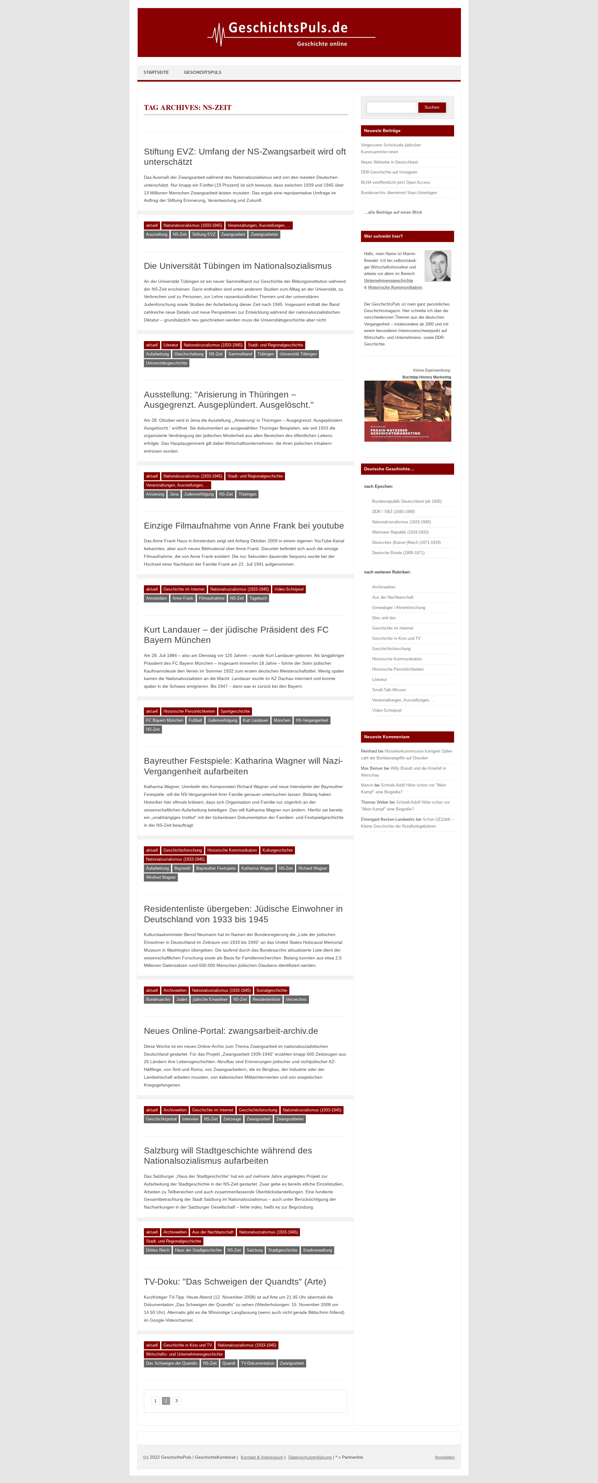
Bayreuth (182, 868)
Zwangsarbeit (233, 234)
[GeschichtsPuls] (299, 55)
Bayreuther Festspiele (216, 868)
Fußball (195, 720)
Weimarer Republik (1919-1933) (400, 532)
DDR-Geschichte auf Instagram (389, 172)
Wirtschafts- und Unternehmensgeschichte (184, 1354)
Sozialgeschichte (271, 990)
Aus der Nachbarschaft (213, 1232)
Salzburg (255, 1250)
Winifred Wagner (161, 877)
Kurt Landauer (255, 720)
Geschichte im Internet (184, 589)
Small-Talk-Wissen (389, 689)
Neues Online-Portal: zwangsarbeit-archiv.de (231, 1031)
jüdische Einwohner (210, 999)
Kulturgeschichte (278, 850)
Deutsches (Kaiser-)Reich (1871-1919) (406, 542)
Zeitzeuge (232, 1119)
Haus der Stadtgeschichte (198, 1250)
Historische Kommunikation (232, 850)
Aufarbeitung (157, 354)
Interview (190, 1119)
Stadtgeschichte (282, 1250)
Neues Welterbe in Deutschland (389, 162)
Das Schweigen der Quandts (171, 1363)
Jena (174, 494)
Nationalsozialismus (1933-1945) (193, 225)
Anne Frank (183, 598)
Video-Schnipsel (289, 589)
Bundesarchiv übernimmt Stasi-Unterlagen (399, 192)
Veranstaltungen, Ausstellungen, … (403, 700)
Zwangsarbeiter (264, 234)
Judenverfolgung (199, 494)
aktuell (152, 225)
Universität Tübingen (298, 354)
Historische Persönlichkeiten (189, 711)
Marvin (367, 785)
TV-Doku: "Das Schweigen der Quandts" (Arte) (235, 1281)
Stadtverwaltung (317, 1250)
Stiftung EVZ (204, 234)
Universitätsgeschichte (166, 363)
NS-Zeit (180, 234)
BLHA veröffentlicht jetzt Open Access (395, 182)
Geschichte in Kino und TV (188, 1345)
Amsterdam (156, 598)
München (282, 720)
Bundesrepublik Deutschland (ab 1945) (407, 501)
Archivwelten (175, 990)
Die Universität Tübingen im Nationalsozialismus (238, 266)
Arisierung (155, 494)
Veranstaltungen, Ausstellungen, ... (259, 225)
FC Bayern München (164, 720)
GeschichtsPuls (202, 72)
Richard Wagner (312, 868)
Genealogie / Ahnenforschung (398, 607)
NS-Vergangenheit (312, 720)
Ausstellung (156, 234)
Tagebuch (258, 598)
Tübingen (266, 354)
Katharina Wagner (257, 868)
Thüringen (247, 494)
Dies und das (384, 618)
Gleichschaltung (188, 354)
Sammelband (240, 354)
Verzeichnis (296, 999)
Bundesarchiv (158, 999)
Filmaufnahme (212, 598)
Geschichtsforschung (183, 850)
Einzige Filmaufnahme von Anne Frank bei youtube (244, 525)
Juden (181, 999)
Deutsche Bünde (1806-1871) (398, 552)
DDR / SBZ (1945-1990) (393, 511)
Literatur (171, 345)
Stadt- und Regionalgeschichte (275, 345)
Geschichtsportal (161, 1119)
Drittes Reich (157, 1250)
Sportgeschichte (235, 711)
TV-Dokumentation (257, 1363)
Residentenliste (266, 999)
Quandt (228, 1363)
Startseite (156, 72)
